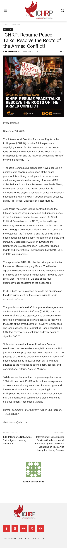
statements (16, 24)
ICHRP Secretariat (11, 51)
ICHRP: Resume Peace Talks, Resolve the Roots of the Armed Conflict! (32, 40)
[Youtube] (40, 528)
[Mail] (23, 528)
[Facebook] (6, 528)
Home (6, 24)
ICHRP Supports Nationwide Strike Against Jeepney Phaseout (17, 440)
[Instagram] (15, 528)
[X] (32, 528)
